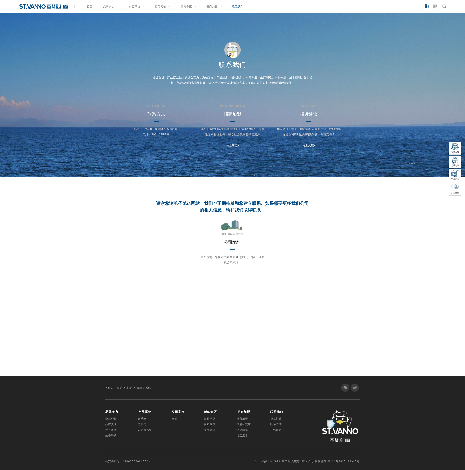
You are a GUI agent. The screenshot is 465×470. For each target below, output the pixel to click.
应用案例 (160, 6)
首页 (90, 6)
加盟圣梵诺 (243, 424)
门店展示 (242, 435)
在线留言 (276, 430)
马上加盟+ (232, 145)
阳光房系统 (144, 387)
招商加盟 (212, 6)
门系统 (131, 387)
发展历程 (111, 430)
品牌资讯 (210, 430)
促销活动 (210, 424)
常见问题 (210, 418)
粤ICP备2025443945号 (343, 461)
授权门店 (276, 418)
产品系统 (135, 6)
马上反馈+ (309, 145)
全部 (174, 418)
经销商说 (242, 430)
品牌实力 (109, 6)
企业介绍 (111, 418)
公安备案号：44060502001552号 (128, 461)
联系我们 (238, 6)
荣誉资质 (111, 435)
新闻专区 (186, 6)
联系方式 (276, 424)
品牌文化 (111, 424)
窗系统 (121, 387)
